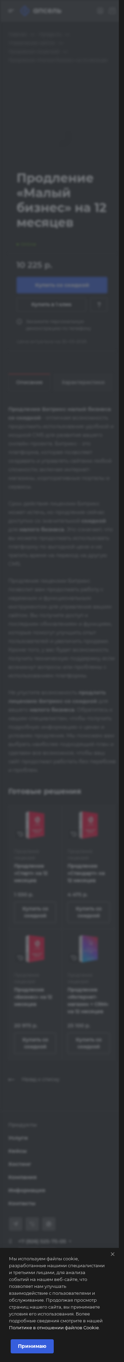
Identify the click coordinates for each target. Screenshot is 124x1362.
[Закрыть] (112, 1254)
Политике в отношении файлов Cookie (54, 1327)
